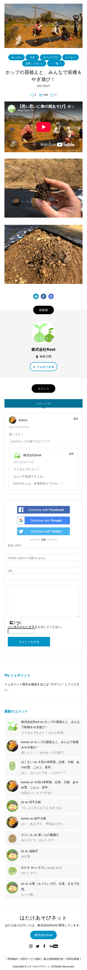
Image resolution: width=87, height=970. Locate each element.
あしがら (16, 57)
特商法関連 (73, 959)
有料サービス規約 (30, 959)
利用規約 (13, 959)
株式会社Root (30, 722)
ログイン (57, 684)
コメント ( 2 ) (43, 403)
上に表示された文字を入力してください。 (36, 627)
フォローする (45, 367)
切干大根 (35, 802)
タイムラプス (50, 57)
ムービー (70, 57)
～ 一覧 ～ (56, 63)
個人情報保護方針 (54, 959)
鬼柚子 (33, 851)
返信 (75, 418)
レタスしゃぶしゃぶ (48, 867)
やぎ (32, 57)
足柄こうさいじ (34, 63)
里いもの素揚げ (48, 834)
